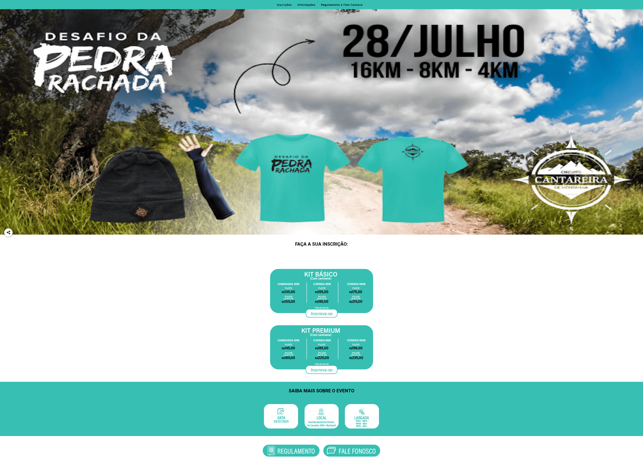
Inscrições (284, 4)
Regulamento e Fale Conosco (342, 4)
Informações (306, 4)
